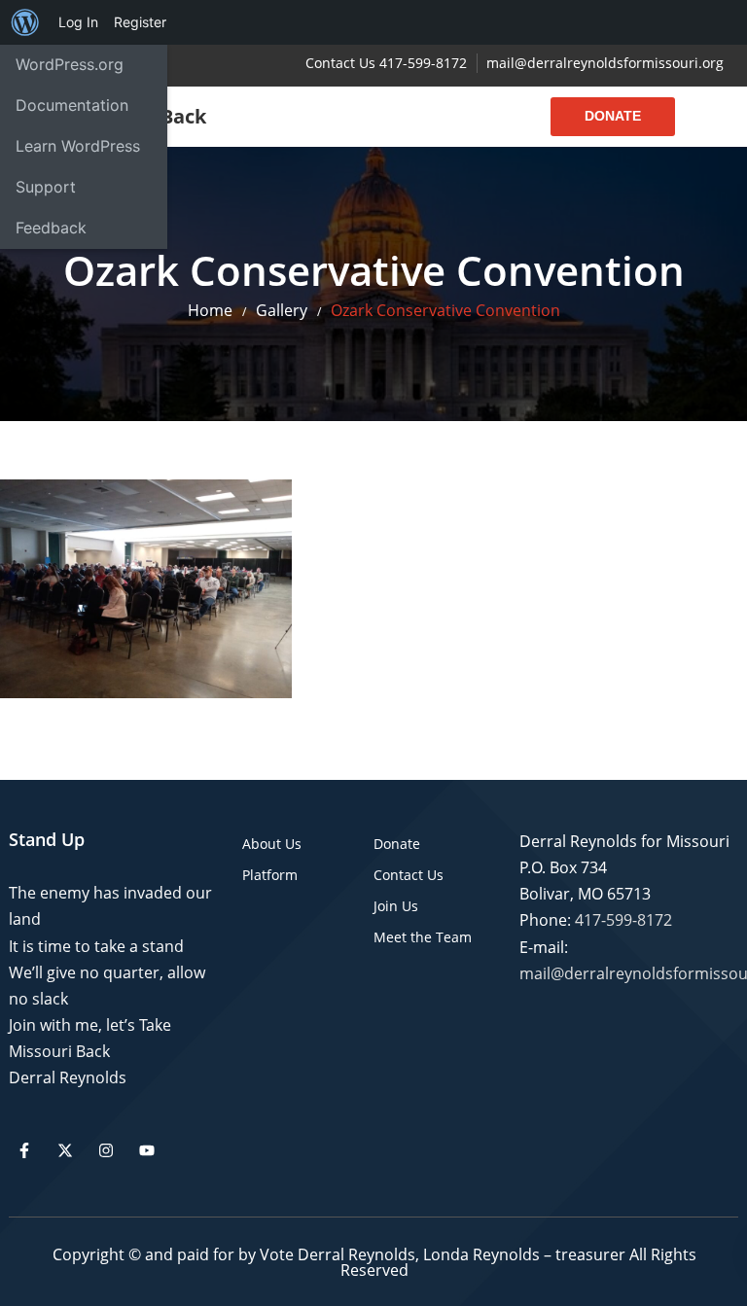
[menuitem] (25, 22)
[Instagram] (106, 1150)
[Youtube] (146, 1150)
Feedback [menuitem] (51, 227)
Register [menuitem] (140, 22)
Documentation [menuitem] (72, 105)
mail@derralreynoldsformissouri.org (605, 62)
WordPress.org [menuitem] (70, 64)
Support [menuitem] (46, 186)
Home (210, 310)
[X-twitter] (65, 1150)
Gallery (281, 310)
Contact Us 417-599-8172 (386, 62)
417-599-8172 (623, 920)
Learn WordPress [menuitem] (78, 146)
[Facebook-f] (24, 1150)
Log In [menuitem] (78, 22)
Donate (613, 116)
